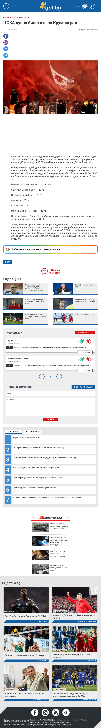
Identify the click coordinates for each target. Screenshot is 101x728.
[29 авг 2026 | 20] (26, 678)
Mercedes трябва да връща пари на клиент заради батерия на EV (59, 526)
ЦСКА (7, 262)
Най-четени (13, 432)
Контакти (76, 720)
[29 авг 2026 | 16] (74, 600)
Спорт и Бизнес (89, 700)
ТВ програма (42, 661)
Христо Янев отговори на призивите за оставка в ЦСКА (35, 302)
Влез (76, 387)
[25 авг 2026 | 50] (74, 639)
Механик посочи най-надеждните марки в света (58, 567)
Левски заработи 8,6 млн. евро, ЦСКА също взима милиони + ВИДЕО (72, 695)
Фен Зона (92, 661)
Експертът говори (40, 700)
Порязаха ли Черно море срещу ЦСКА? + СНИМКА (85, 301)
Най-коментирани (32, 432)
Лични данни (66, 725)
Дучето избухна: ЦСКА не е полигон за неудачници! (36, 468)
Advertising (49, 725)
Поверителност (36, 722)
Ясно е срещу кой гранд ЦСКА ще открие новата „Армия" (38, 478)
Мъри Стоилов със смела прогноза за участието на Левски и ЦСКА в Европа (47, 498)
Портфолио (64, 722)
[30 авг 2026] (26, 600)
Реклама (84, 720)
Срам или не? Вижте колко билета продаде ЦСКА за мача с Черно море (45, 458)
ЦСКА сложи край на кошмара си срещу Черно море (35, 317)
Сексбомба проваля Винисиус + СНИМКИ (26, 616)
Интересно (43, 622)
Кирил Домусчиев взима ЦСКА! (27, 437)
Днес (81, 6)
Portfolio (57, 725)
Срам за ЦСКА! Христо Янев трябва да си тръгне (34, 488)
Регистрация (86, 387)
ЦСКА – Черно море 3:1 (84, 315)
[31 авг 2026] (26, 639)
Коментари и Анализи (87, 622)
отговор (86, 352)
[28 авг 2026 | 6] (74, 678)
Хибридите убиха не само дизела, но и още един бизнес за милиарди (59, 541)
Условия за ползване (51, 722)
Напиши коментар (54, 271)
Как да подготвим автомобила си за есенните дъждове (57, 553)
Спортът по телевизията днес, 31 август (25, 655)
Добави (50, 419)
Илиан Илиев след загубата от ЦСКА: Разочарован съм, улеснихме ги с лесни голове (34, 289)
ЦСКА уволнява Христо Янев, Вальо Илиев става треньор (38, 447)
